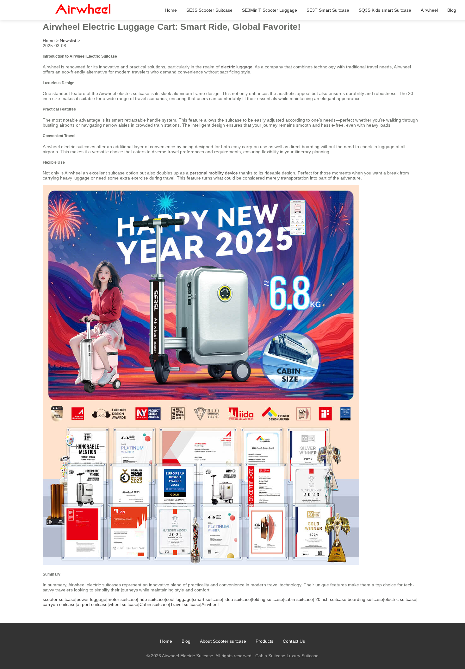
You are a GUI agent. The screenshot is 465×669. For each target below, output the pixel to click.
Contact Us (294, 641)
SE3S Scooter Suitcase (209, 10)
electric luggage (236, 66)
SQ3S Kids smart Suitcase (385, 10)
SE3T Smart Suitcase (328, 10)
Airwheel (429, 10)
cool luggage (179, 599)
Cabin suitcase (154, 604)
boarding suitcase (365, 599)
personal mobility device (214, 172)
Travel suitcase (185, 604)
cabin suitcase (298, 599)
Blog (451, 10)
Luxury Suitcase (303, 655)
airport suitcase (92, 604)
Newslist (68, 40)
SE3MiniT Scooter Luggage (269, 10)
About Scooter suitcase (223, 641)
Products (264, 641)
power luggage (91, 599)
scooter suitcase (59, 599)
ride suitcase (152, 599)
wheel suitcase (123, 604)
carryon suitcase (59, 604)
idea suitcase (238, 599)
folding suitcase (267, 599)
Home (171, 10)
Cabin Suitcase (270, 655)
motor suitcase (122, 599)
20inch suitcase (330, 599)
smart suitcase (207, 599)
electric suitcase (400, 599)
